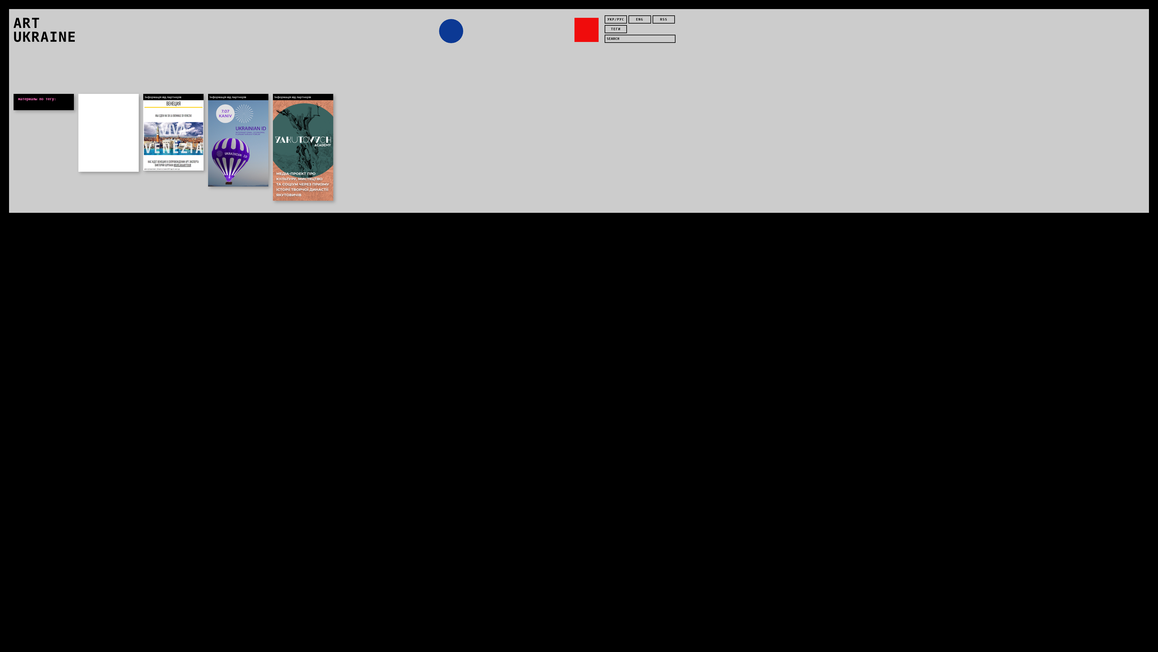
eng (639, 19)
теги (616, 29)
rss (663, 19)
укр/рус (615, 19)
